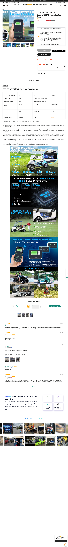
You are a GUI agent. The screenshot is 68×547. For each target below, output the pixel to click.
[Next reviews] (64, 66)
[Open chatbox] (65, 544)
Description (31, 80)
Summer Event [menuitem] (24, 4)
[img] (7, 323)
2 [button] (32, 386)
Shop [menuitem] (18, 4)
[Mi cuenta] (63, 5)
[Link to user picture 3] (18, 359)
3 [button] (34, 386)
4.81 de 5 (15, 305)
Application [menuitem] (45, 4)
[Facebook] (41, 73)
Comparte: (38, 73)
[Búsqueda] (61, 5)
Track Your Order (7, 2)
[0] (64, 5)
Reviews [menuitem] (50, 4)
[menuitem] (4, 2)
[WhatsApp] (44, 73)
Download (52, 117)
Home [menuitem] (15, 4)
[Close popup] (66, 536)
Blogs (3, 2)
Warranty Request (13, 2)
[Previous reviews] (38, 66)
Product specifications (41, 26)
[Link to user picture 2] (12, 359)
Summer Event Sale (29, 0)
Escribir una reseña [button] (54, 306)
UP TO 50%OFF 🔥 (4, 0)
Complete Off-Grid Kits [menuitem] (37, 4)
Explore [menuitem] (33, 6)
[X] (43, 73)
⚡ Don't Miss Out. (22, 0)
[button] (39, 18)
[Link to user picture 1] (7, 359)
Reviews (18, 2)
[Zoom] (8, 11)
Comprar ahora (44, 54)
